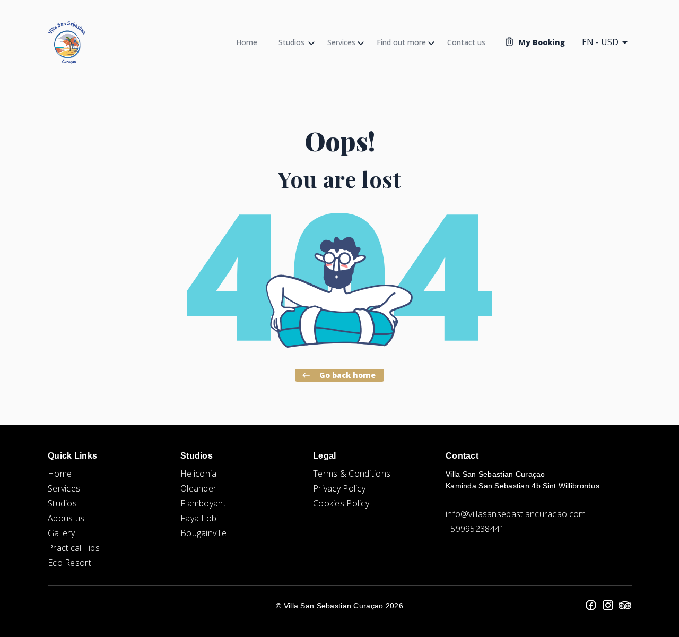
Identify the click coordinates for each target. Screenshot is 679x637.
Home (60, 473)
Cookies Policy (341, 503)
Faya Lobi (199, 518)
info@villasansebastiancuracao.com (516, 514)
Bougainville (203, 533)
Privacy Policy (339, 488)
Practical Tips (74, 548)
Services (64, 488)
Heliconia (198, 473)
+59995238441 (475, 528)
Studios (62, 503)
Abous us (66, 518)
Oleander (198, 488)
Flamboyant (203, 503)
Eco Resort (69, 562)
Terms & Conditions (351, 473)
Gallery (61, 533)
